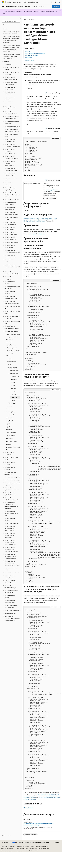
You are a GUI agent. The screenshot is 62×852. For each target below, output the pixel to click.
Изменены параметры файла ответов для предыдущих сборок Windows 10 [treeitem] (11, 56)
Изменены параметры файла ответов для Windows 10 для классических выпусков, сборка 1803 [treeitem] (11, 48)
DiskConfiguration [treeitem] (12, 348)
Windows (31, 19)
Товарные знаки (21, 851)
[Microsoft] (3, 2)
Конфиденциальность (7, 848)
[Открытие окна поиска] (55, 2)
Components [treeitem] (8, 64)
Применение (28, 57)
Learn (25, 19)
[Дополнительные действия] (59, 19)
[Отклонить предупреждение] (60, 10)
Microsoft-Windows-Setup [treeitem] (13, 334)
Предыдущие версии (23, 846)
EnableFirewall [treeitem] (10, 415)
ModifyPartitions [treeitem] (14, 370)
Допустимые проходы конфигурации (35, 53)
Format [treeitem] (13, 385)
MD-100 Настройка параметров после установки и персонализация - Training (38, 824)
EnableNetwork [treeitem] (10, 418)
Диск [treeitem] (9, 358)
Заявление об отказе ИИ (8, 846)
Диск (55, 219)
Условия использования (8, 851)
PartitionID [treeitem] (14, 397)
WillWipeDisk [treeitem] (11, 403)
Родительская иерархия (31, 55)
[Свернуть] (20, 18)
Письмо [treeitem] (13, 391)
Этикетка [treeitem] (13, 388)
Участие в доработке (42, 846)
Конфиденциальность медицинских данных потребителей (33, 848)
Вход (58, 2)
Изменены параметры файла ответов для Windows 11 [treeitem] (11, 32)
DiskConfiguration (46, 219)
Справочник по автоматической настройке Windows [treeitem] (10, 27)
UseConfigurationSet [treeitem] (11, 441)
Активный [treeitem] (14, 379)
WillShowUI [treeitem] (10, 406)
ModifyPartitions (28, 221)
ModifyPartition (40, 221)
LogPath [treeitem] (8, 424)
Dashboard (56, 6)
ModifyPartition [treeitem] (15, 376)
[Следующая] (51, 2)
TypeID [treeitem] (13, 400)
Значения (27, 51)
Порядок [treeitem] (13, 394)
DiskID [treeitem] (10, 364)
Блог (32, 846)
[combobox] (11, 21)
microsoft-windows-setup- (31, 219)
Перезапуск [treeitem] (9, 429)
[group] (42, 487)
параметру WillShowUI (52, 190)
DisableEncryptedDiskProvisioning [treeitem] (13, 352)
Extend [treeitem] (13, 382)
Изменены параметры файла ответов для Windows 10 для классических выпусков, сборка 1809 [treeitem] (11, 39)
